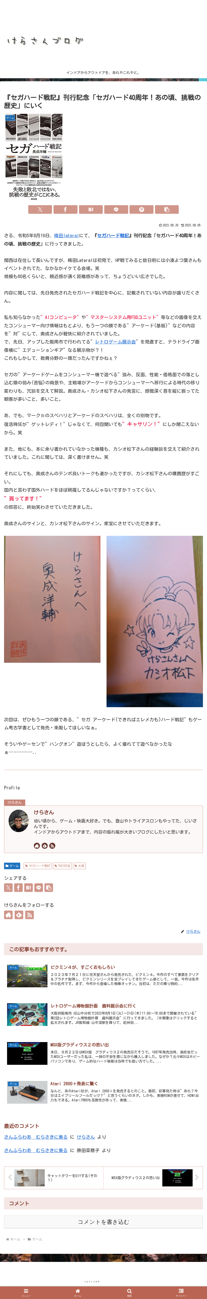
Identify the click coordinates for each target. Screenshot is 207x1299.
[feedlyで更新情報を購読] (45, 846)
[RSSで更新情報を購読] (52, 846)
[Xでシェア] (40, 209)
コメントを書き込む (104, 1222)
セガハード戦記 (113, 235)
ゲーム (14, 865)
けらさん (44, 812)
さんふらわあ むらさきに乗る (36, 1137)
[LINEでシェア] (116, 209)
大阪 (81, 865)
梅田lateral (66, 235)
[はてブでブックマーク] (91, 209)
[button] (167, 209)
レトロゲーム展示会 (115, 341)
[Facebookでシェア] (65, 209)
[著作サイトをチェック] (37, 846)
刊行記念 (64, 865)
